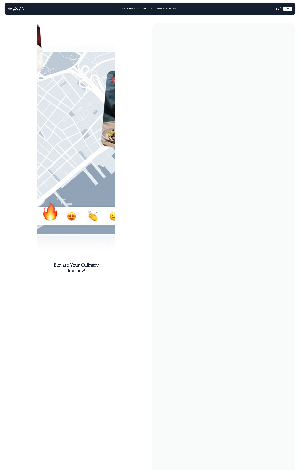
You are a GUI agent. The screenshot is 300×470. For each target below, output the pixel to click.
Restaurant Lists (144, 9)
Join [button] (288, 9)
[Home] (16, 8)
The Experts (159, 9)
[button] (278, 9)
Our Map (131, 9)
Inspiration (171, 9)
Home (122, 9)
